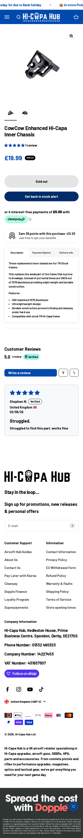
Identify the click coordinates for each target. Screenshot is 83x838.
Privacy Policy (56, 560)
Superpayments (16, 607)
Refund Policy (56, 576)
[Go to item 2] (25, 114)
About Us (11, 560)
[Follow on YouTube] (30, 689)
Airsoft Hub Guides (18, 552)
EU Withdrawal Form (61, 568)
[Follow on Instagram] (19, 689)
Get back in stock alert (41, 196)
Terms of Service (58, 599)
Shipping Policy (57, 591)
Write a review (19, 373)
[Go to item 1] (10, 114)
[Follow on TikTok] (41, 689)
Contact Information (61, 552)
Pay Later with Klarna (20, 576)
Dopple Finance (15, 591)
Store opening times (61, 607)
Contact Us (12, 568)
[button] (14, 145)
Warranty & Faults (59, 584)
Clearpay (11, 584)
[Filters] (63, 373)
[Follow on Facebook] (7, 689)
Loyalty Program (16, 599)
